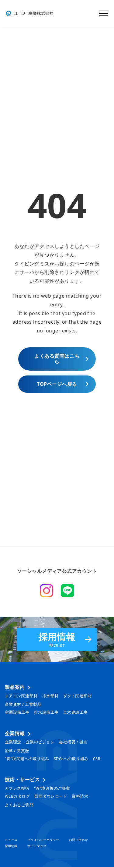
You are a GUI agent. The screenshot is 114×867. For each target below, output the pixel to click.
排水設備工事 (46, 712)
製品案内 (15, 687)
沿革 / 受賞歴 (17, 750)
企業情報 (15, 733)
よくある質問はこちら (56, 358)
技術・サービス (22, 779)
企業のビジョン (40, 742)
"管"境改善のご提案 (52, 788)
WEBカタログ (17, 796)
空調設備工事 (17, 712)
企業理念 (13, 742)
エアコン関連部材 (21, 696)
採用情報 (57, 639)
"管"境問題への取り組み (27, 758)
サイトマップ (37, 846)
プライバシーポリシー (43, 840)
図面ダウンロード (50, 796)
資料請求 (80, 796)
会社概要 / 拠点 (73, 742)
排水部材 (50, 696)
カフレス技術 (17, 788)
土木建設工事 (75, 712)
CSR (96, 758)
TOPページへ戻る (57, 384)
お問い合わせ (78, 840)
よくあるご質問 (19, 805)
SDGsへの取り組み (71, 758)
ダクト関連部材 (77, 696)
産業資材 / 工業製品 (23, 704)
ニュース (11, 840)
